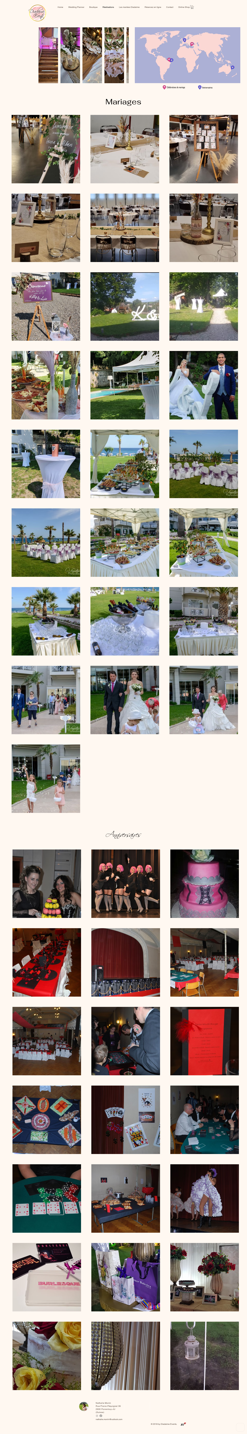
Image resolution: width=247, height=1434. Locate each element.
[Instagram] (97, 1415)
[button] (192, 7)
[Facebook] (101, 1415)
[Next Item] (124, 55)
